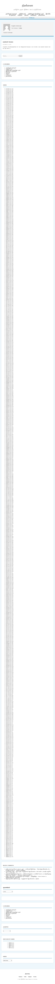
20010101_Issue (8, 756)
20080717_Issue (8, 265)
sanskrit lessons (8, 42)
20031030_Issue (8, 570)
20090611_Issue (8, 211)
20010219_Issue (8, 748)
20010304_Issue (8, 746)
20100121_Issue (8, 173)
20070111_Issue (8, 361)
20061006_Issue (8, 377)
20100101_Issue (8, 176)
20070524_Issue (8, 338)
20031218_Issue (8, 562)
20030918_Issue (8, 578)
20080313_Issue (8, 287)
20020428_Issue (9, 666)
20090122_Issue (8, 235)
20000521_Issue (8, 811)
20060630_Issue (8, 395)
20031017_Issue (8, 572)
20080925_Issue (8, 253)
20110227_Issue (8, 104)
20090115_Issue (8, 237)
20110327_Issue (8, 99)
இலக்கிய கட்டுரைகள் (11, 71)
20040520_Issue (8, 531)
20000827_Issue (8, 788)
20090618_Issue (8, 210)
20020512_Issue (8, 664)
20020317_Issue (8, 673)
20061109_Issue (8, 371)
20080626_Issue (9, 269)
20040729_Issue (8, 517)
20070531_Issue (8, 336)
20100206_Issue (8, 170)
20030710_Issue (8, 590)
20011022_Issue (8, 701)
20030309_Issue (8, 612)
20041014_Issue (8, 503)
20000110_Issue (8, 837)
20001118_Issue (8, 767)
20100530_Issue (8, 151)
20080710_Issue (8, 267)
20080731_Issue (8, 263)
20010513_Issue (8, 734)
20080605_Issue (8, 273)
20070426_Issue (8, 342)
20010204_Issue (8, 750)
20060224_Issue (9, 416)
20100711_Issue (8, 144)
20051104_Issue (8, 438)
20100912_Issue (8, 133)
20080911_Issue (8, 256)
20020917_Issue (8, 642)
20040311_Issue (8, 547)
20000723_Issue (8, 795)
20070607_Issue (8, 335)
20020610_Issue (8, 659)
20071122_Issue (8, 306)
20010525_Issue (8, 731)
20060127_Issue (8, 421)
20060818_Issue (8, 386)
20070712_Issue (8, 329)
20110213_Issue (8, 107)
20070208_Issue (8, 356)
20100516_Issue (8, 154)
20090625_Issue (8, 209)
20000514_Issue (8, 813)
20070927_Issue (8, 316)
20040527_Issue (8, 530)
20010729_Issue (8, 718)
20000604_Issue (8, 808)
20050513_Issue (8, 466)
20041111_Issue (8, 498)
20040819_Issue (8, 513)
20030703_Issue (8, 592)
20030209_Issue (8, 617)
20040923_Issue (8, 506)
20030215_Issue (8, 616)
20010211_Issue (8, 749)
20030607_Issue (8, 596)
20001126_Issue (8, 765)
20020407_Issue (8, 670)
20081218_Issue (8, 241)
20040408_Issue (8, 542)
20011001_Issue (8, 705)
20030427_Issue (8, 604)
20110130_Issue (8, 109)
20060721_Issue (8, 392)
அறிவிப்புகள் (22, 14)
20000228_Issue (8, 829)
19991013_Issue (8, 852)
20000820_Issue (8, 789)
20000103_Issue (8, 838)
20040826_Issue (9, 512)
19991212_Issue (8, 842)
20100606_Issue (8, 150)
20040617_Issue (8, 525)
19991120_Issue (8, 846)
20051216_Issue (8, 429)
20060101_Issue (8, 426)
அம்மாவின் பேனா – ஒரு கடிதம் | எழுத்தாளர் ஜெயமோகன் (20, 871)
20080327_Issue (8, 285)
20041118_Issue (8, 495)
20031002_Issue (8, 576)
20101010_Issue (8, 128)
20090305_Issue (8, 228)
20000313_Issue (8, 826)
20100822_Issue (8, 137)
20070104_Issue (8, 362)
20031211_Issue (8, 563)
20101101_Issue (8, 125)
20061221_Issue (8, 364)
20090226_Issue (8, 229)
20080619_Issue (8, 270)
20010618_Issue (8, 726)
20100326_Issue (8, 162)
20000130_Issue (8, 833)
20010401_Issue (8, 741)
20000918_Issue (8, 781)
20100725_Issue (8, 141)
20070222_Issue (8, 353)
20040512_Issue (8, 535)
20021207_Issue (8, 628)
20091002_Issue (8, 192)
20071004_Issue (8, 315)
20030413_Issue (8, 606)
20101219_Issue (8, 116)
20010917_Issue (8, 707)
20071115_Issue (8, 308)
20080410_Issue (8, 282)
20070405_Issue (8, 346)
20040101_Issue (8, 559)
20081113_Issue (8, 247)
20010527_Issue (8, 730)
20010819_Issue (8, 714)
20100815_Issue (8, 138)
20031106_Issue (8, 569)
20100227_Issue (8, 167)
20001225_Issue (8, 758)
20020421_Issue (8, 667)
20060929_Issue (8, 379)
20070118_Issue (8, 359)
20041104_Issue (8, 499)
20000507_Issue (8, 814)
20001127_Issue (8, 764)
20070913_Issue (8, 318)
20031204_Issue (8, 564)
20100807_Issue (8, 139)
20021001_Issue (8, 640)
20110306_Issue (8, 103)
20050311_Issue (8, 477)
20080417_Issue (8, 281)
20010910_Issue (8, 710)
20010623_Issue (8, 725)
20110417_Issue (8, 96)
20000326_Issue (8, 824)
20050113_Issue (8, 486)
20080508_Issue (8, 277)
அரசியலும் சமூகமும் (11, 14)
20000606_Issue (8, 807)
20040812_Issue (8, 515)
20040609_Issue (8, 528)
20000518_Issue (8, 812)
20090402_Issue (8, 223)
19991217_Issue (8, 841)
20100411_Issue (8, 160)
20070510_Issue (8, 340)
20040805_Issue (8, 516)
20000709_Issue (8, 799)
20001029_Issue (8, 771)
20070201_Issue (8, 357)
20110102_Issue (8, 114)
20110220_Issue (8, 105)
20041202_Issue (8, 493)
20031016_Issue (8, 574)
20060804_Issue (8, 388)
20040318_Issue (8, 546)
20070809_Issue (8, 324)
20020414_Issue (8, 669)
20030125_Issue (8, 619)
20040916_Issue (8, 507)
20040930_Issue (8, 505)
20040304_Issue (8, 548)
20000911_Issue (8, 783)
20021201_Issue (8, 629)
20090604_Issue (8, 212)
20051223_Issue (8, 428)
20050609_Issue (8, 463)
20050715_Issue (8, 457)
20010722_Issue (8, 719)
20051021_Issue (8, 440)
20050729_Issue (8, 454)
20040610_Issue (8, 527)
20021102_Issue (8, 634)
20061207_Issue (8, 367)
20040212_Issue (8, 552)
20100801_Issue (8, 140)
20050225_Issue (8, 480)
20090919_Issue (8, 194)
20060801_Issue (8, 389)
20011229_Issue (8, 687)
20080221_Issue (8, 291)
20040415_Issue (8, 541)
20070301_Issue (8, 352)
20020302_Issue (8, 676)
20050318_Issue (8, 476)
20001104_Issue (8, 770)
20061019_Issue (8, 375)
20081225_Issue (8, 240)
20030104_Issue (8, 623)
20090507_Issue (8, 217)
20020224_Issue (9, 677)
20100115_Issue (8, 174)
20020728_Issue (8, 651)
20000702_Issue (8, 800)
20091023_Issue (8, 188)
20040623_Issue (9, 524)
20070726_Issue (8, 327)
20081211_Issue (8, 243)
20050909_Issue (8, 447)
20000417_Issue (8, 819)
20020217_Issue (8, 678)
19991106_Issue (8, 848)
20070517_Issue (8, 339)
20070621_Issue (8, 333)
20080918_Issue (8, 255)
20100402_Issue (8, 161)
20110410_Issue (8, 97)
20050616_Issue (8, 462)
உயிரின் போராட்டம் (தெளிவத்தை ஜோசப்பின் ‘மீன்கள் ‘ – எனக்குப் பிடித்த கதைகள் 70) (28, 874)
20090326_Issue (8, 225)
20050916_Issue (8, 446)
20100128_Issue (8, 172)
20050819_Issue (8, 451)
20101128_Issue (8, 120)
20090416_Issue (8, 221)
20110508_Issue (8, 92)
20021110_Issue (8, 633)
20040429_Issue (8, 537)
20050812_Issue (8, 452)
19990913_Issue (8, 855)
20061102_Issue (8, 373)
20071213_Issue (8, 303)
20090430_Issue (8, 219)
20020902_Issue (8, 645)
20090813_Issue (8, 200)
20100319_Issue (8, 163)
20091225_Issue (8, 178)
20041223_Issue (9, 489)
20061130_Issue (8, 368)
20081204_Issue (8, 244)
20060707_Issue (8, 394)
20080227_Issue (8, 290)
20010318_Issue (8, 743)
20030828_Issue (9, 582)
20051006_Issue (8, 442)
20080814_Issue (8, 261)
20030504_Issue (8, 602)
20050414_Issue (8, 472)
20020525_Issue (8, 661)
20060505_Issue (8, 405)
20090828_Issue (8, 198)
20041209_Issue (8, 492)
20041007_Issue (8, 504)
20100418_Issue (8, 158)
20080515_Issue (8, 276)
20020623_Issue (9, 657)
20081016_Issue (8, 250)
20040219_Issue (8, 551)
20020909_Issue (8, 643)
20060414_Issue (8, 409)
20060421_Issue (8, 407)
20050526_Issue (8, 464)
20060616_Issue (8, 398)
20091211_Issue (8, 180)
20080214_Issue (8, 292)
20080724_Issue (8, 264)
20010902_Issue (8, 712)
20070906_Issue (8, 320)
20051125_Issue (8, 434)
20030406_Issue (8, 607)
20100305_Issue (8, 166)
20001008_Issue (8, 775)
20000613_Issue (8, 805)
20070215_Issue (8, 355)
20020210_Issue (8, 679)
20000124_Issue (8, 835)
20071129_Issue (8, 305)
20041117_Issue (8, 497)
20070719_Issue (8, 328)
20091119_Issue (8, 184)
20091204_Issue (8, 181)
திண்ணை (27, 5)
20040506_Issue (8, 536)
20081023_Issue (8, 249)
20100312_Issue (8, 164)
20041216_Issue (8, 490)
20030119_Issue (8, 620)
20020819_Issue (8, 647)
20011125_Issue (8, 693)
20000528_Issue (8, 809)
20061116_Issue (8, 370)
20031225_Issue (8, 560)
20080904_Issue (8, 257)
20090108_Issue (8, 238)
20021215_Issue (8, 626)
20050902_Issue (8, 448)
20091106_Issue (8, 186)
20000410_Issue (8, 820)
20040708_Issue (8, 521)
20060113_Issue (8, 423)
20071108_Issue (8, 309)
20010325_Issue (8, 742)
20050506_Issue (8, 468)
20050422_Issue (8, 470)
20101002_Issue (8, 129)
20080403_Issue (8, 283)
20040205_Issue (8, 553)
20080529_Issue (8, 274)
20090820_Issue (8, 199)
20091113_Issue (8, 185)
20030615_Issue (8, 595)
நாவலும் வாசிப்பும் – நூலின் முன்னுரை (15, 870)
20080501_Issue (8, 279)
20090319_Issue (8, 226)
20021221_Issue (8, 625)
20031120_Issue (8, 566)
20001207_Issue (8, 761)
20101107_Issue (8, 123)
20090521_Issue (8, 215)
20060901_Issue (8, 383)
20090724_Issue (8, 204)
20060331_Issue (8, 411)
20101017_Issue (8, 127)
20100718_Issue (8, 143)
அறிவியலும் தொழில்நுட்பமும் (36, 14)
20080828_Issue (9, 258)
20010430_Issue (8, 736)
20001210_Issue (8, 760)
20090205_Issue (8, 233)
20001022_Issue (8, 772)
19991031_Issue (8, 849)
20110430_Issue (8, 93)
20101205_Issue (8, 119)
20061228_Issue (9, 363)
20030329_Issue (8, 608)
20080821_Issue (8, 259)
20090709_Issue (8, 206)
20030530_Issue (8, 598)
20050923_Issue (8, 445)
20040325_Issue (8, 545)
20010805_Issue (8, 717)
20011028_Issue (8, 700)
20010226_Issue (8, 747)
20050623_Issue (8, 460)
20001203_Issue (8, 762)
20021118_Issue (8, 631)
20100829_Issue (8, 135)
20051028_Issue (8, 439)
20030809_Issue (8, 586)
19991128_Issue (8, 844)
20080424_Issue (9, 280)
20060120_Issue (8, 422)
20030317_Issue (8, 611)
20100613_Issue (8, 149)
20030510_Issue (8, 601)
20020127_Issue (8, 682)
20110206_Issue (8, 108)
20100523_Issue (8, 152)
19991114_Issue (8, 847)
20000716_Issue (8, 797)
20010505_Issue (8, 735)
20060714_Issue (8, 393)
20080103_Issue (8, 299)
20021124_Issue (8, 630)
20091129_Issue (8, 182)
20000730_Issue (8, 794)
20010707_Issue (8, 722)
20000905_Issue (8, 787)
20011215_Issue (8, 689)
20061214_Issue (8, 365)
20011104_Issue (8, 698)
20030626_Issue (9, 593)
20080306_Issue (8, 288)
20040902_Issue (8, 510)
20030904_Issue (8, 581)
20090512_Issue (8, 216)
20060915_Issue (8, 381)
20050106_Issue (8, 487)
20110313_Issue (8, 102)
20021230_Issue (8, 624)
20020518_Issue (8, 663)
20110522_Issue (8, 90)
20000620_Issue (8, 802)
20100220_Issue (8, 168)
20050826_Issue (8, 450)
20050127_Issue (8, 483)
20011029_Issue (8, 699)
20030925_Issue (8, 577)
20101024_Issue (8, 126)
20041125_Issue (8, 494)
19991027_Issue (8, 850)
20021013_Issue (8, 637)
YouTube (34, 976)
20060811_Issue (8, 387)
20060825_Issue (8, 385)
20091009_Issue (8, 191)
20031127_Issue (8, 565)
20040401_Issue (8, 543)
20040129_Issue (8, 554)
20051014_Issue (8, 441)
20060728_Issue (8, 391)
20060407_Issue (8, 410)
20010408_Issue (8, 740)
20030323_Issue (9, 610)
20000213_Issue (8, 831)
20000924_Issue (8, 778)
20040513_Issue (8, 534)
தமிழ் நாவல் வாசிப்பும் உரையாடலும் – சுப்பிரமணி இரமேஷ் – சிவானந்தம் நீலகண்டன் (27, 869)
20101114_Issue (8, 122)
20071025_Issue (8, 311)
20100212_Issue (8, 169)
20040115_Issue (8, 557)
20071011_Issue (8, 314)
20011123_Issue (8, 694)
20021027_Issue (8, 635)
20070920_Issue (8, 317)
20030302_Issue (8, 613)
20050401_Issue (8, 475)
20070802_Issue (8, 326)
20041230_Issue (8, 488)
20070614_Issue (8, 334)
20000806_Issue (8, 793)
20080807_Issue (8, 262)
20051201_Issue (8, 433)
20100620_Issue (8, 147)
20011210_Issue (8, 690)
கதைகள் (20, 15)
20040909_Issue (8, 509)
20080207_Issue (8, 293)
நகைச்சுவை (41, 15)
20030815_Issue (8, 584)
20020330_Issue (8, 671)
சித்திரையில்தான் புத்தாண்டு (13, 877)
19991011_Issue (8, 853)
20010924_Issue (8, 706)
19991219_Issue (8, 840)
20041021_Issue (8, 501)
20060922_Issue (8, 380)
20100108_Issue (8, 175)
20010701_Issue (8, 723)
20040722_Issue (8, 518)
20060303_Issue (8, 415)
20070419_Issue (8, 344)
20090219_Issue (8, 231)
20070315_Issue (8, 350)
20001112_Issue (8, 769)
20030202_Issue (8, 618)
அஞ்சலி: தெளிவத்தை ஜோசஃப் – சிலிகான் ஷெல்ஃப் (19, 874)
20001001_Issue (8, 777)
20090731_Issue (8, 203)
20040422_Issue (9, 540)
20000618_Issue (8, 803)
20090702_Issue (8, 208)
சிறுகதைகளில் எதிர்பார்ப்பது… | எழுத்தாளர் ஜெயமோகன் (20, 878)
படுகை (37, 878)
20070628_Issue (8, 332)
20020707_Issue (8, 654)
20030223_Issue (9, 614)
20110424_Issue (8, 95)
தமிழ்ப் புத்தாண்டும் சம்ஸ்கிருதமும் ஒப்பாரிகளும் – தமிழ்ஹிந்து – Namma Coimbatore (25, 876)
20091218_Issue (8, 179)
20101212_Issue (8, 117)
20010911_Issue (8, 708)
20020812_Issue (8, 648)
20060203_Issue (8, 419)
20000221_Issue (8, 830)
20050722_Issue (8, 456)
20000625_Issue (8, 801)
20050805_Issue (8, 453)
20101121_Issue (8, 121)
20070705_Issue (8, 330)
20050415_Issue (8, 471)
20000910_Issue (8, 784)
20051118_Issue (8, 435)
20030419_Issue (8, 605)
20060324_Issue (9, 412)
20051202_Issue (8, 432)
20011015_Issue (8, 702)
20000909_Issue (8, 785)
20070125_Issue (8, 358)
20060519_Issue (8, 403)
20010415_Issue (8, 738)
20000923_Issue (8, 779)
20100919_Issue (8, 132)
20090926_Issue (8, 193)
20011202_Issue (8, 691)
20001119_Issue (8, 766)
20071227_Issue (8, 300)
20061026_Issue (8, 374)
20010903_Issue (8, 711)
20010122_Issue (8, 753)
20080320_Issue (8, 286)
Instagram (30, 976)
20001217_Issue (8, 759)
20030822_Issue (9, 583)
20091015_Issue (8, 190)
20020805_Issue (8, 649)
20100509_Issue (8, 155)
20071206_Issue (8, 304)
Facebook (20, 976)
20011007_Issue (8, 704)
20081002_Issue (8, 252)
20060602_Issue (8, 400)
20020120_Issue (8, 683)
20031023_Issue (8, 571)
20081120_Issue (8, 246)
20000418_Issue (8, 818)
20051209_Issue (8, 430)
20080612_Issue (8, 271)
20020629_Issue (8, 655)
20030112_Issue (8, 622)
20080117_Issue (8, 297)
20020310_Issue (8, 675)
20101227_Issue (8, 115)
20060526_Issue (8, 401)
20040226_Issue (9, 549)
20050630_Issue (8, 459)
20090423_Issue (8, 220)
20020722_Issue (8, 652)
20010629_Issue (8, 724)
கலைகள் (26, 15)
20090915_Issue (8, 196)
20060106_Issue (8, 424)
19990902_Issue (8, 856)
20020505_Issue (8, 665)
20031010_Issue (8, 575)
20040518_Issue (8, 533)
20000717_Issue (8, 796)
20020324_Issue (9, 672)
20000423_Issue (8, 817)
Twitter (25, 976)
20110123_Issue (8, 110)
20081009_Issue (8, 251)
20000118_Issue (8, 836)
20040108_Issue (8, 558)
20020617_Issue (8, 658)
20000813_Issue (8, 791)
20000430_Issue (8, 815)
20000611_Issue (8, 806)
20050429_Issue (8, 469)
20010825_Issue (8, 713)
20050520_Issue (8, 465)
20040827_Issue (8, 511)
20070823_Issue (8, 322)
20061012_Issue (8, 376)
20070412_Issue (8, 345)
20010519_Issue (8, 732)
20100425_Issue (8, 157)
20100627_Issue (8, 146)
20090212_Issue (8, 232)
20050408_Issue (8, 474)
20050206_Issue (8, 481)
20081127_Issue (8, 245)
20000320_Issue (8, 825)
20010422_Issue (8, 737)
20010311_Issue (8, 744)
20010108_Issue (8, 755)
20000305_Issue (8, 827)
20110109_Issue (8, 113)
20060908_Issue (8, 382)
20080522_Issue (8, 275)
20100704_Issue (8, 145)
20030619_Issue (8, 594)
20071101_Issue (8, 310)
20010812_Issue (8, 716)
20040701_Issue (8, 522)
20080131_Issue (8, 294)
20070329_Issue (8, 347)
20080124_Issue (8, 296)
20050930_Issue (8, 444)
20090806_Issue (8, 202)
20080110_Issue (8, 298)
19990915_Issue (8, 854)
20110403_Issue (8, 98)
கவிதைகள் (33, 15)
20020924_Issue (8, 641)
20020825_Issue (8, 646)
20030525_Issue (8, 599)
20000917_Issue (8, 782)
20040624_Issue (9, 523)
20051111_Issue (8, 436)
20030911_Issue (8, 580)
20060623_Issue (9, 397)
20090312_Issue (8, 227)
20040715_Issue (8, 519)
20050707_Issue (8, 458)
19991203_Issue (8, 843)
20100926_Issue (8, 131)
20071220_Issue (8, 302)
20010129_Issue (8, 752)
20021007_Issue (8, 639)
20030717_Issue (8, 589)
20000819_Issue (8, 790)
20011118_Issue (8, 695)
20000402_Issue (8, 823)
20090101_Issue (8, 239)
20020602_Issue (8, 660)
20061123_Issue (8, 369)
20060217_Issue (8, 417)
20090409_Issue (8, 222)
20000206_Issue (8, 832)
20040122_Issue (8, 555)
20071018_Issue (8, 312)
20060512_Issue (8, 404)
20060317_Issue (8, 413)
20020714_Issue (8, 653)
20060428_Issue (9, 406)
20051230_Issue (8, 427)
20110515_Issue (8, 91)
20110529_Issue (31, 17)
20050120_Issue (8, 484)
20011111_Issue (8, 696)
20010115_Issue (8, 754)
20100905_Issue (8, 134)
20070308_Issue (8, 351)
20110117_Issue (8, 111)
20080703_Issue (8, 268)
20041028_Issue (8, 500)
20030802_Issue (8, 587)
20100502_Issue (8, 156)
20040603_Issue (8, 529)
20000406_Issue (8, 821)
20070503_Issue (8, 341)
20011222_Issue (8, 688)
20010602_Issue (8, 729)
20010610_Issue (8, 728)
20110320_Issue (8, 101)
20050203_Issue (8, 482)
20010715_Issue (8, 720)
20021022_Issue (8, 636)
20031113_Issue (8, 568)
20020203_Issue (8, 681)
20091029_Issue (8, 187)
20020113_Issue (8, 684)
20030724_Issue (8, 588)
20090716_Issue (8, 205)
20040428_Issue (9, 539)
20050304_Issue (8, 478)
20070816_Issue (8, 323)
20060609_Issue (8, 399)
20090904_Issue (8, 197)
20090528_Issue (8, 214)
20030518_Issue (8, 600)
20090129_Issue (8, 234)
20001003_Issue (8, 776)
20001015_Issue (8, 773)
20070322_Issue (8, 348)
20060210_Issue (8, 418)
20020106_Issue (8, 685)
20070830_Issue (8, 321)
